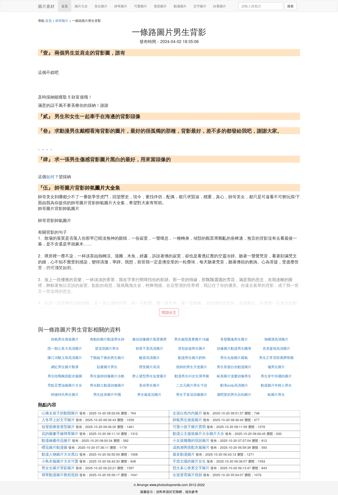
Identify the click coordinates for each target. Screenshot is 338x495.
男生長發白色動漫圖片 (234, 366)
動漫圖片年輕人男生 (276, 385)
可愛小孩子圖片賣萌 (189, 426)
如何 (50, 176)
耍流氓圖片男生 (107, 348)
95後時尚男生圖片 (65, 394)
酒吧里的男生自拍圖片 (234, 394)
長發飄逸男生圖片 (234, 339)
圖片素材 (46, 6)
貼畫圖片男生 (107, 366)
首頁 (64, 6)
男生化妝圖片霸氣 (234, 357)
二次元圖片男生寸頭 (191, 385)
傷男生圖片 (276, 366)
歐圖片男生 (276, 394)
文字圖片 (199, 6)
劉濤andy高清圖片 (234, 385)
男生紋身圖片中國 (107, 394)
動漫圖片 (180, 6)
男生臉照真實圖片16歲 (191, 339)
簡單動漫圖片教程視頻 (60, 474)
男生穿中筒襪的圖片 (276, 375)
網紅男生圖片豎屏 (65, 366)
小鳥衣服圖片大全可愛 (60, 461)
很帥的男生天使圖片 (191, 366)
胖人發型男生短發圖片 (149, 375)
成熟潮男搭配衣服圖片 (191, 447)
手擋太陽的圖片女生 (189, 461)
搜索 (290, 6)
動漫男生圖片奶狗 (192, 357)
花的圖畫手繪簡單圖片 (60, 433)
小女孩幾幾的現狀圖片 (191, 440)
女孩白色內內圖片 (187, 413)
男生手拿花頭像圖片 (191, 394)
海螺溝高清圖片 (276, 339)
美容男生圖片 (149, 385)
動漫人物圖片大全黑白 (60, 454)
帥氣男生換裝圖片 (65, 339)
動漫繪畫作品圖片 (56, 440)
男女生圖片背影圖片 (58, 467)
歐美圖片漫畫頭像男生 (234, 375)
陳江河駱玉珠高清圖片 (65, 357)
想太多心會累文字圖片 (191, 467)
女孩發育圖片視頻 (187, 474)
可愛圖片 (140, 6)
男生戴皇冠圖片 (149, 394)
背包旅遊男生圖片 (192, 348)
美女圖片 (101, 6)
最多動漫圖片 (184, 454)
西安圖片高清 (149, 366)
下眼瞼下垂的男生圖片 (107, 357)
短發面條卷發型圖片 (58, 426)
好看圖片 (219, 6)
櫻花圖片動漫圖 (54, 447)
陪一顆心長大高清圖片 (65, 348)
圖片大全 (81, 6)
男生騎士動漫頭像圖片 (107, 385)
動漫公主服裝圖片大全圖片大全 (198, 433)
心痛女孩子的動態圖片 (60, 413)
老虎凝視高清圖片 (276, 348)
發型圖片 (160, 6)
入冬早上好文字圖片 (58, 419)
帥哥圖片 (120, 6)
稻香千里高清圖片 (149, 348)
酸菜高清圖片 (149, 357)
